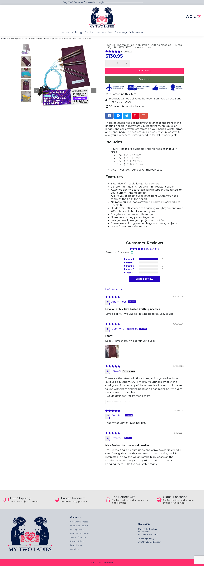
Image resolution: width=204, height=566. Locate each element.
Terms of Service (78, 537)
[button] (113, 51)
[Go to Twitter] (127, 116)
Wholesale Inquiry (79, 526)
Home (65, 32)
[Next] (25, 99)
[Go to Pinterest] (135, 116)
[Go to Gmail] (143, 116)
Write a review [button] (144, 279)
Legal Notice (76, 545)
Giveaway (121, 32)
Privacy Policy (77, 529)
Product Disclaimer (79, 533)
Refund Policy (77, 541)
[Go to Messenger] (118, 116)
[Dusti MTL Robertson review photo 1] (112, 351)
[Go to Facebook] (109, 116)
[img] (112, 297)
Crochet (90, 32)
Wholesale (136, 32)
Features (114, 176)
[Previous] (25, 47)
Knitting (77, 32)
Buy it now (144, 79)
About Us (74, 549)
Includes (113, 142)
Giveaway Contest (79, 522)
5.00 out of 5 (151, 248)
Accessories (104, 32)
